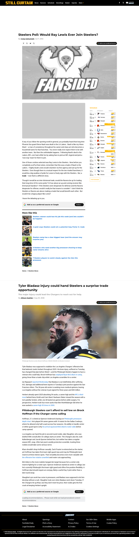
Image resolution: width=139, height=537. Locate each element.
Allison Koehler (27, 298)
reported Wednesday (40, 382)
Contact (71, 520)
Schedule (51, 3)
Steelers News (33, 271)
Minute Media (12, 531)
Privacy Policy (73, 523)
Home (24, 271)
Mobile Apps (111, 520)
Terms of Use (91, 523)
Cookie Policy (112, 523)
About (24, 520)
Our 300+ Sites (91, 520)
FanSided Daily (28, 523)
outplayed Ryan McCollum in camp (69, 375)
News (36, 3)
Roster (67, 3)
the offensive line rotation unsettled (35, 457)
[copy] (33, 43)
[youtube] (127, 2)
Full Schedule (95, 179)
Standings (59, 3)
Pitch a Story (47, 523)
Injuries (74, 3)
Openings (46, 520)
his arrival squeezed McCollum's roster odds (59, 427)
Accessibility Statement (51, 527)
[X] (123, 2)
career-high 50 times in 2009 (43, 405)
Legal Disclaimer (28, 527)
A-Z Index (71, 527)
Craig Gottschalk (27, 39)
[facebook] (119, 2)
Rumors (43, 3)
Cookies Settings (92, 527)
